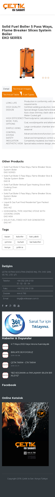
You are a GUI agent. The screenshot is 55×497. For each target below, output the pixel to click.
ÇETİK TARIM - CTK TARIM (23, 362)
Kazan (7, 236)
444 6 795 (21, 293)
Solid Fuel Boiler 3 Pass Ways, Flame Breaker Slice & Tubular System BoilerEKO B (28, 178)
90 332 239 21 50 (26, 281)
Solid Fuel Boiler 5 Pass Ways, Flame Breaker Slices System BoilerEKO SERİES (27, 170)
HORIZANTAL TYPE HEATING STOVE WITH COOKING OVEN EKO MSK (24, 214)
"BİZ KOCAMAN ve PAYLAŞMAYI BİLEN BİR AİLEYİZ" (31, 374)
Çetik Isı (19, 247)
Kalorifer (19, 236)
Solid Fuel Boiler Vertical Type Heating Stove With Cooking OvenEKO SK (27, 187)
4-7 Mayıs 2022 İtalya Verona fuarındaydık (30, 344)
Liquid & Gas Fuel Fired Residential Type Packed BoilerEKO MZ (26, 205)
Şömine (8, 242)
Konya (7, 247)
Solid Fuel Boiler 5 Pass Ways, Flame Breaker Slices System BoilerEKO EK (27, 196)
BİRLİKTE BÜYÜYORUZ (22, 352)
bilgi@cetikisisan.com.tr (28, 298)
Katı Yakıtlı (34, 236)
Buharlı (21, 242)
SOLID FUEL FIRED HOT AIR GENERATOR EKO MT (24, 221)
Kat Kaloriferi (35, 242)
